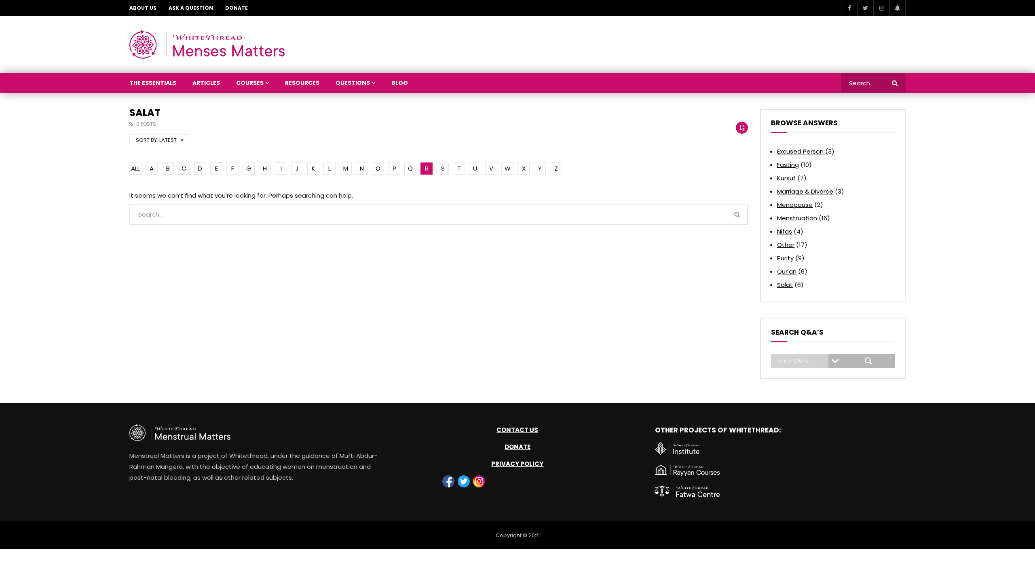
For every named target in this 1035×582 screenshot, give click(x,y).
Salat (785, 284)
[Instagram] (881, 8)
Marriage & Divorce (805, 191)
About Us (142, 7)
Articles (206, 83)
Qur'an (786, 271)
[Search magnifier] (868, 361)
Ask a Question (191, 7)
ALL (135, 168)
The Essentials (152, 83)
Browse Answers (804, 123)
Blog (399, 83)
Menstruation (797, 218)
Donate (236, 7)
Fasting (788, 164)
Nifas (784, 231)
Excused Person (800, 151)
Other (785, 244)
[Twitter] (865, 8)
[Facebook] (849, 8)
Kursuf (786, 178)
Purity (785, 258)
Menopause (795, 204)
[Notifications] (897, 8)
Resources (302, 83)
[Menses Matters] (207, 44)
